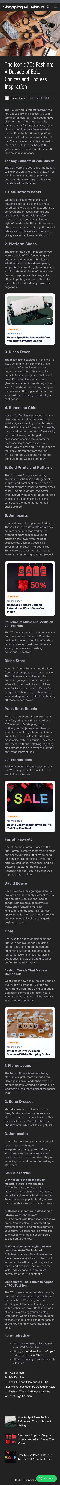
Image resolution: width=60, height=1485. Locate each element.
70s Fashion (16, 1372)
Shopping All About (23, 6)
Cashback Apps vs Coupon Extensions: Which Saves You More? (26, 608)
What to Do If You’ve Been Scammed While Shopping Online (28, 1052)
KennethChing (18, 98)
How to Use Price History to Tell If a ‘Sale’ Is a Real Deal (29, 826)
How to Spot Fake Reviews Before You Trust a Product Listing (28, 339)
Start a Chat (49, 1478)
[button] (48, 7)
